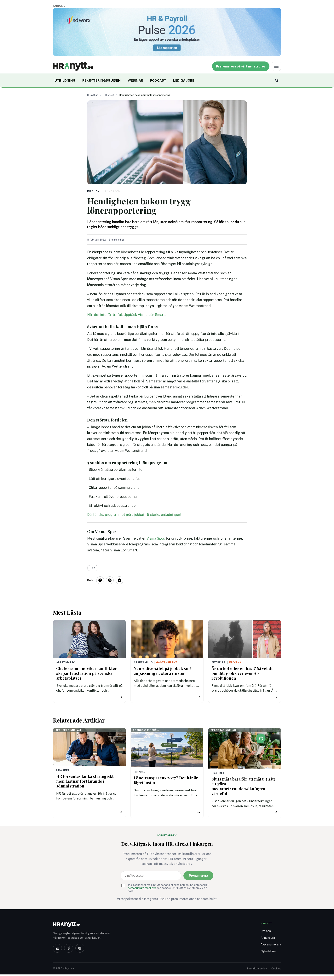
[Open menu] (276, 66)
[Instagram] (79, 948)
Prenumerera (198, 875)
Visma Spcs (156, 538)
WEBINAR (135, 80)
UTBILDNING (65, 80)
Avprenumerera (271, 944)
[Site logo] (73, 66)
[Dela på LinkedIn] (119, 580)
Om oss (266, 930)
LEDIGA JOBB (183, 80)
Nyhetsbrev (268, 951)
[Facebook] (68, 948)
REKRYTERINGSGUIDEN (101, 80)
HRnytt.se (92, 95)
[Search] (276, 80)
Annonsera (268, 937)
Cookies (276, 968)
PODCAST (158, 80)
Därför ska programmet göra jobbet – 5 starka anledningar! (134, 515)
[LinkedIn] (57, 948)
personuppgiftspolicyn (142, 888)
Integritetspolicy (257, 968)
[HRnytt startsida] (84, 924)
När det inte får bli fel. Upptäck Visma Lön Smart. (126, 315)
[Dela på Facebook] (100, 580)
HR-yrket (109, 95)
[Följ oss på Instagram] (110, 580)
